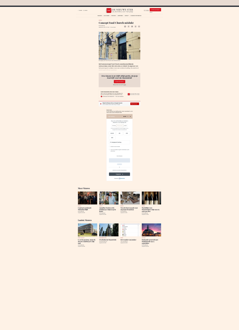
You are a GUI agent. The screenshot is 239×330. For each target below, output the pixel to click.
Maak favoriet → (134, 103)
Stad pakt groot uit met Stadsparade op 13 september (150, 241)
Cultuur (143, 237)
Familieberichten (102, 237)
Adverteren (120, 15)
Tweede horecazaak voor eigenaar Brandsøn (129, 209)
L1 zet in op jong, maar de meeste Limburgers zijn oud (86, 241)
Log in (151, 12)
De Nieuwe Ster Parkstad (136, 15)
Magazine (100, 15)
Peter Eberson (102, 25)
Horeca (100, 20)
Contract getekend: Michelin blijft (84, 209)
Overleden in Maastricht (107, 240)
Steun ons (113, 15)
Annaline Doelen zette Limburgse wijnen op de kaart (107, 209)
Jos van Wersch (124, 241)
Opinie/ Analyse (81, 237)
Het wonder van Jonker (128, 240)
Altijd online (106, 15)
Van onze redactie (103, 241)
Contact (127, 15)
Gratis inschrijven (155, 9)
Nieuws (122, 205)
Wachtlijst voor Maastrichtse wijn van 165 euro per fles (150, 209)
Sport (121, 237)
